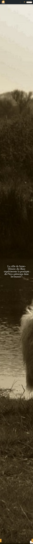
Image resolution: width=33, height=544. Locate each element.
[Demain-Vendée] (3, 2)
